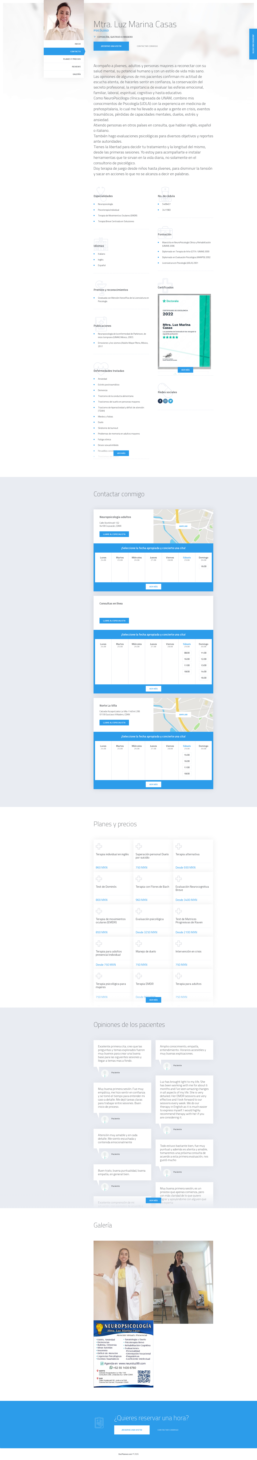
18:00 (186, 671)
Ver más (185, 369)
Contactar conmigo (147, 46)
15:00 (186, 755)
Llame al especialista (114, 534)
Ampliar (183, 526)
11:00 (203, 653)
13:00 (203, 665)
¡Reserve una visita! (111, 46)
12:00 (203, 659)
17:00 (186, 665)
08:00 (186, 653)
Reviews (76, 66)
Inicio (78, 43)
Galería (77, 74)
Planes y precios (72, 58)
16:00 (203, 566)
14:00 (203, 671)
